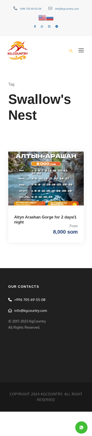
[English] (42, 17)
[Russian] (50, 17)
